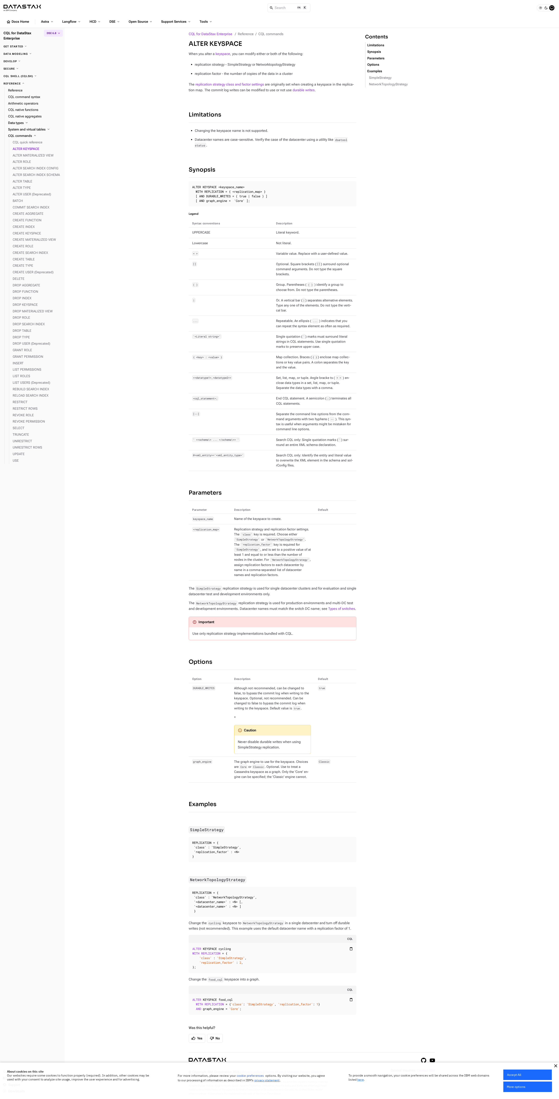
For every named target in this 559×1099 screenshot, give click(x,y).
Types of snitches (341, 609)
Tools (206, 22)
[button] (555, 1065)
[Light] (540, 7)
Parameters (205, 492)
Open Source (141, 22)
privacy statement (267, 1080)
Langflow (71, 22)
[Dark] (546, 7)
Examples (202, 804)
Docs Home (17, 22)
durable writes (304, 90)
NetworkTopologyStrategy (388, 84)
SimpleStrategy (380, 78)
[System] (551, 7)
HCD (95, 22)
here (360, 1080)
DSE (114, 22)
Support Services (176, 22)
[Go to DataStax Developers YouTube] (432, 1060)
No (215, 1038)
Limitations (205, 114)
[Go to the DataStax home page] (207, 1061)
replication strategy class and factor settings (229, 84)
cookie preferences (250, 1076)
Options (200, 662)
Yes (197, 1038)
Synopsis (202, 169)
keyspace (223, 54)
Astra (47, 22)
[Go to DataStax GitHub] (423, 1060)
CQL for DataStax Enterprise (210, 34)
